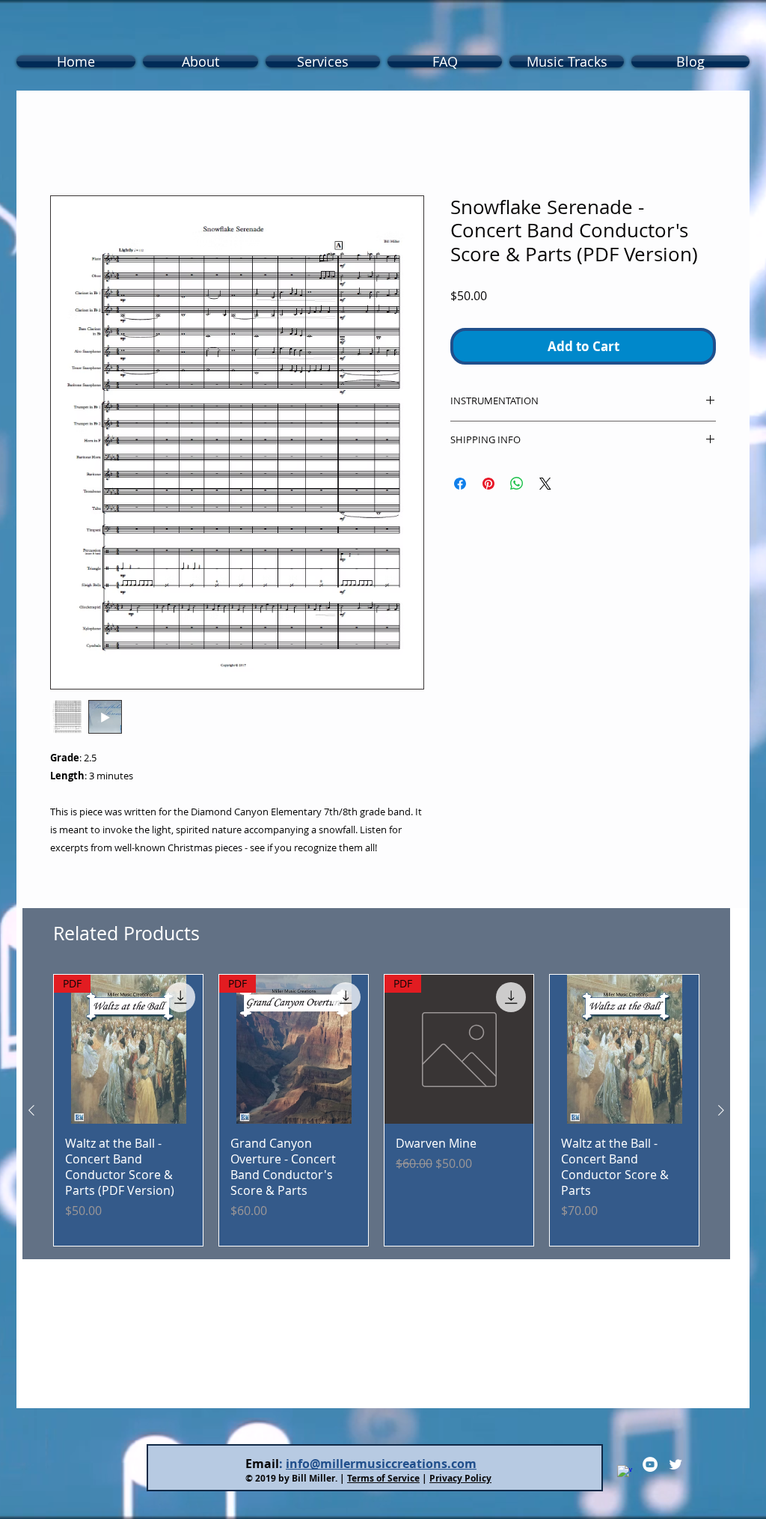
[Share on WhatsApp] (517, 487)
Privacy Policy (460, 1481)
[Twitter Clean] (675, 1467)
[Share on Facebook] (460, 487)
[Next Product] (721, 1113)
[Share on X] (545, 487)
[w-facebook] (624, 1475)
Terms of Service (383, 1481)
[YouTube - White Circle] (650, 1467)
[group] (376, 1113)
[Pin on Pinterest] (488, 487)
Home (67, 144)
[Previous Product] (31, 1113)
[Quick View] (624, 1052)
